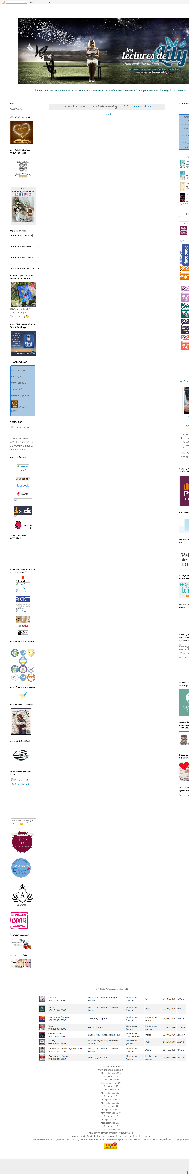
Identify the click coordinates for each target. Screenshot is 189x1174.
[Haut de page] (187, 1172)
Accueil (107, 114)
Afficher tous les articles (136, 106)
